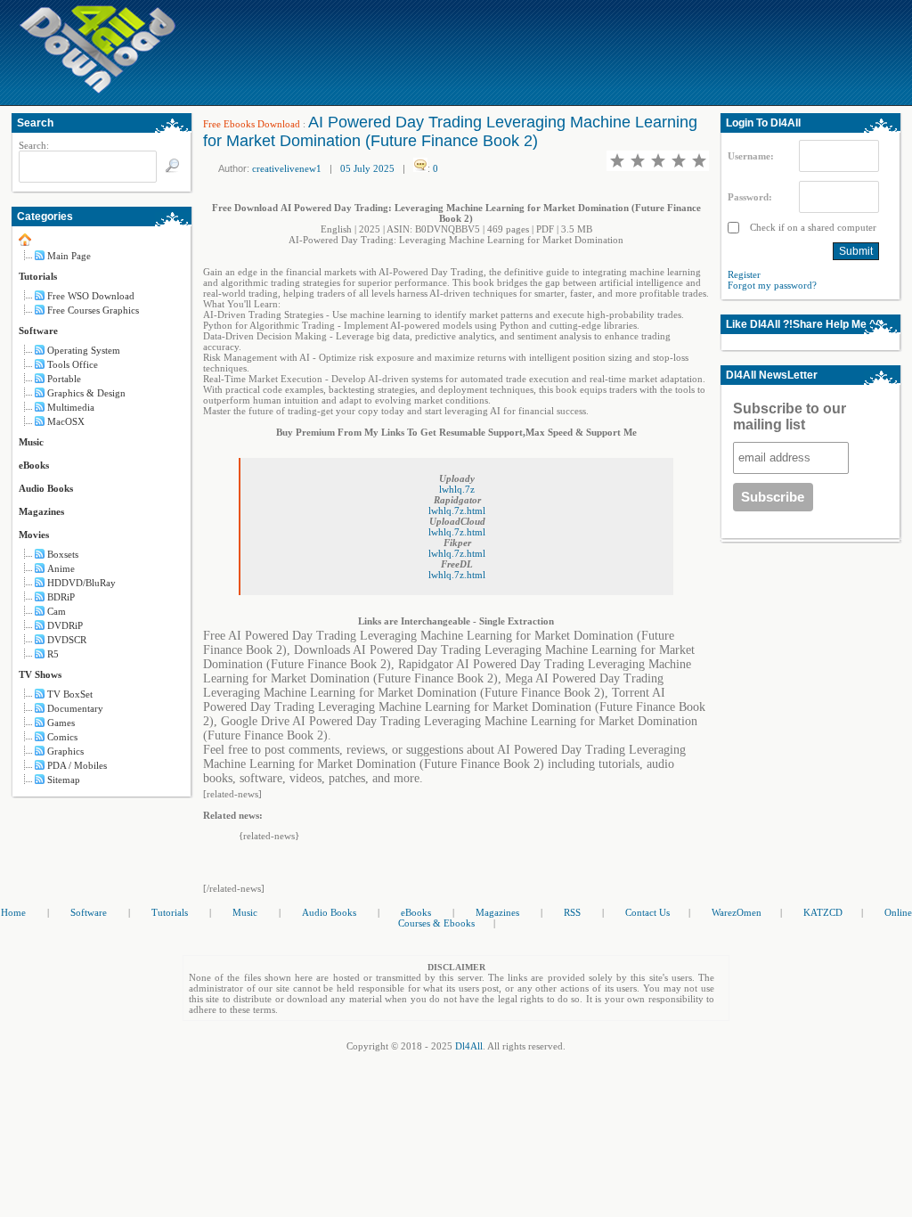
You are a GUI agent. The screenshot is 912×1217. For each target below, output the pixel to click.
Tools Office (72, 364)
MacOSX (66, 421)
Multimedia (70, 407)
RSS (572, 912)
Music (31, 442)
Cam (56, 611)
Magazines (41, 511)
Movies (34, 534)
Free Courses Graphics (93, 310)
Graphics (65, 751)
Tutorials (38, 276)
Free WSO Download (90, 295)
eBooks (34, 465)
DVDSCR (66, 639)
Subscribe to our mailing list (789, 416)
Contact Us (647, 912)
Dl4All (469, 1046)
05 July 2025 (367, 168)
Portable (64, 378)
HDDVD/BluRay (81, 582)
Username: (751, 156)
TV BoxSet (70, 694)
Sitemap (63, 779)
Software (38, 330)
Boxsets (62, 554)
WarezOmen (736, 912)
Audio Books (46, 488)
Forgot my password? (772, 285)
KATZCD (823, 912)
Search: (34, 145)
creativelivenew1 (287, 168)
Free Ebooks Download (251, 123)
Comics (62, 736)
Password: (750, 197)
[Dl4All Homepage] (98, 90)
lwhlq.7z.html (456, 510)
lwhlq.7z (457, 489)
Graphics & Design (86, 393)
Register (744, 274)
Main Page (69, 255)
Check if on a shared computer (811, 227)
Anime (61, 568)
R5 (53, 654)
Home (13, 912)
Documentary (75, 708)
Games (61, 722)
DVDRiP (65, 625)
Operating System (83, 350)
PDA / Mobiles (77, 765)
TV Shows (40, 674)
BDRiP (61, 597)
